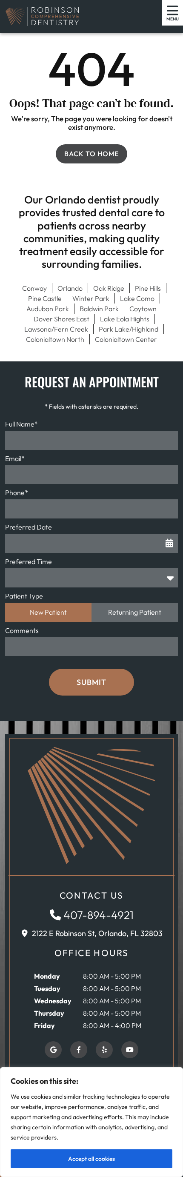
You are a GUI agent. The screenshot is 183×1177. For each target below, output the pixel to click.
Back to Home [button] (91, 153)
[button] (42, 16)
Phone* (16, 492)
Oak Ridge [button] (108, 288)
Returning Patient (134, 612)
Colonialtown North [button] (55, 339)
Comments (22, 630)
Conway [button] (34, 288)
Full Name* (21, 424)
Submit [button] (91, 682)
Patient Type (24, 596)
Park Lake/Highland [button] (128, 329)
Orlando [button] (70, 288)
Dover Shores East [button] (61, 319)
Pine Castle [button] (45, 298)
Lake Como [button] (137, 298)
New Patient (48, 612)
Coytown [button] (143, 308)
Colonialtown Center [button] (126, 339)
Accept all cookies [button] (91, 1159)
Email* (15, 458)
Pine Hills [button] (148, 288)
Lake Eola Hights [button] (124, 319)
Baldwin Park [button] (99, 308)
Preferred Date (28, 527)
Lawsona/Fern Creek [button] (56, 329)
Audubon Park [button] (47, 308)
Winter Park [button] (90, 298)
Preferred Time (28, 561)
